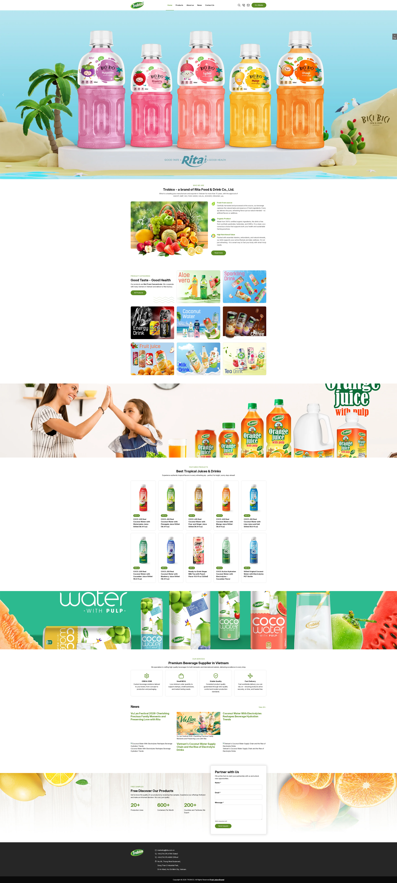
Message (219, 802)
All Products (138, 293)
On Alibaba (259, 5)
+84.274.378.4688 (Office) (167, 857)
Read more (219, 253)
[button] (3, 94)
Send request (223, 826)
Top (394, 38)
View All (262, 707)
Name (218, 783)
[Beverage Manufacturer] (137, 5)
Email (218, 793)
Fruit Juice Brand (217, 880)
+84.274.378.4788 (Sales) (167, 854)
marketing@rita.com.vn (166, 850)
